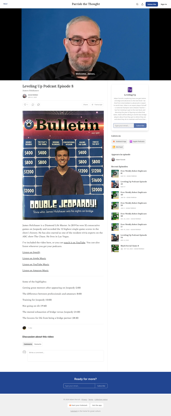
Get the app (97, 405)
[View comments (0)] (154, 45)
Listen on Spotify (31, 252)
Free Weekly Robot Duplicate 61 (134, 172)
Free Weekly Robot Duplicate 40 (134, 193)
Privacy (84, 399)
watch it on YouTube (74, 242)
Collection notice (101, 399)
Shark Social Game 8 (130, 246)
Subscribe (152, 4)
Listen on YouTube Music (35, 264)
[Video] (17, 41)
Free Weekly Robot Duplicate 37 (134, 225)
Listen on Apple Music (34, 258)
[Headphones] (17, 47)
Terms (90, 399)
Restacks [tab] (37, 344)
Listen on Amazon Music (35, 270)
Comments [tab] (28, 344)
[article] (129, 173)
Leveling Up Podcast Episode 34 (134, 236)
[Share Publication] (142, 4)
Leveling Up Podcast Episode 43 (134, 183)
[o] (115, 173)
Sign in (164, 4)
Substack (73, 411)
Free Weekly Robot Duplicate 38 (134, 215)
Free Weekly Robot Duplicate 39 (134, 204)
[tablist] (32, 344)
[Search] (137, 4)
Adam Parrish (33, 95)
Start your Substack (79, 405)
